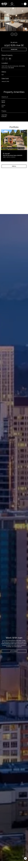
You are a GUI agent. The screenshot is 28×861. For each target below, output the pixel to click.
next (15, 34)
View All (14, 166)
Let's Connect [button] (14, 651)
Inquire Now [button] (14, 49)
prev (12, 34)
